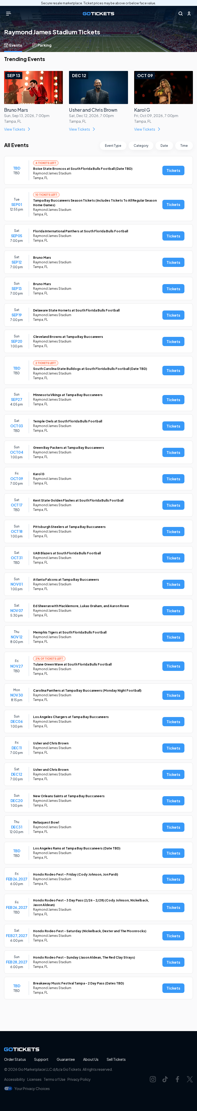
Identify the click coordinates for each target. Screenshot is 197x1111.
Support (41, 1059)
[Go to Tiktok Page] (165, 1079)
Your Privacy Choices (32, 1088)
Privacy (79, 1079)
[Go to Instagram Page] (153, 1079)
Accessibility (14, 1079)
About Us (90, 1059)
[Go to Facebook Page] (177, 1079)
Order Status (15, 1059)
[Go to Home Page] (98, 13)
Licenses (34, 1079)
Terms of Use (54, 1079)
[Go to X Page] (190, 1079)
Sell (116, 1059)
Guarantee (66, 1059)
